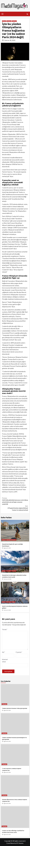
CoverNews (10, 843)
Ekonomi (8, 571)
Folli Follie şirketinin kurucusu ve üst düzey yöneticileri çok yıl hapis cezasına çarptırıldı (15, 501)
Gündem (9, 21)
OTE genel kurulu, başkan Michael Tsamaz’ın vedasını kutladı (18, 508)
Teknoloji (4, 704)
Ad (3, 652)
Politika (14, 21)
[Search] (27, 14)
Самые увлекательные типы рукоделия (14, 708)
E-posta (19, 652)
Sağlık (13, 602)
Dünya (4, 21)
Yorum (4, 629)
